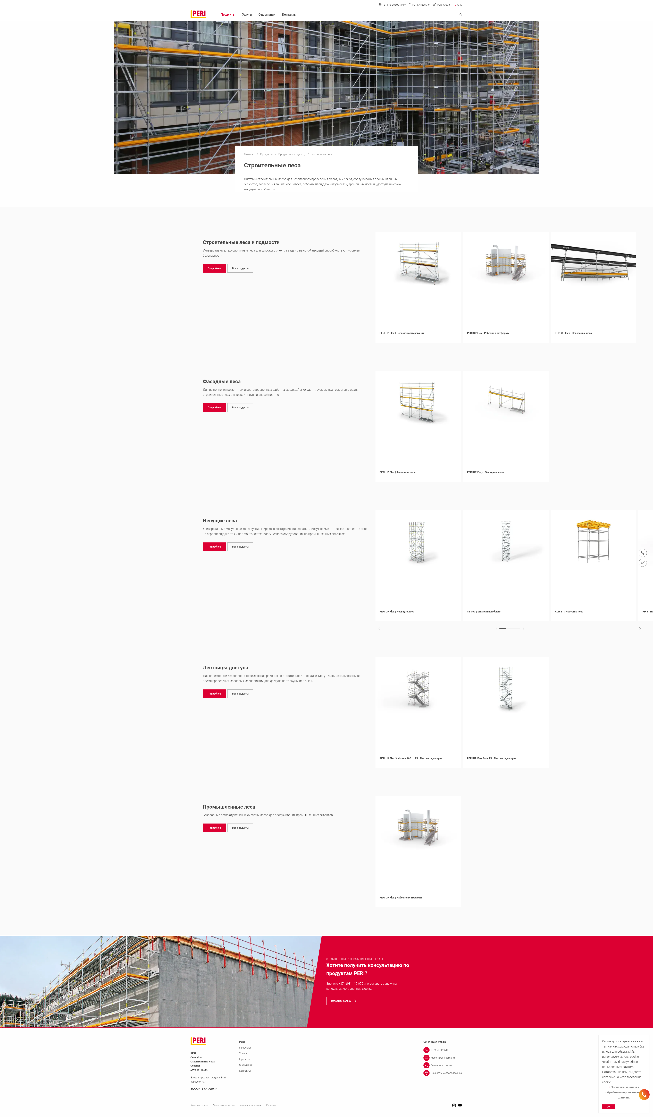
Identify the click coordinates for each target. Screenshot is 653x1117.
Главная (249, 154)
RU (454, 4)
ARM (460, 4)
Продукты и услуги (290, 154)
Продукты (266, 154)
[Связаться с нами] (643, 563)
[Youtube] (460, 1105)
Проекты (244, 1059)
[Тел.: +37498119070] (643, 553)
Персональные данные (224, 1105)
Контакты (289, 14)
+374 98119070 (198, 1070)
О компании (266, 14)
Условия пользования (250, 1105)
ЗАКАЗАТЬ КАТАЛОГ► (204, 1088)
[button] (214, 268)
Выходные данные (199, 1105)
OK (608, 1106)
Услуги (247, 14)
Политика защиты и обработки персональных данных (624, 1092)
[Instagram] (454, 1105)
